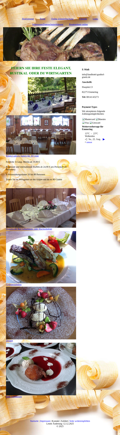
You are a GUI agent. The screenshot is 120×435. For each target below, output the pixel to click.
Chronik (83, 19)
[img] (60, 44)
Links (95, 19)
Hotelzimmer (28, 19)
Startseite (34, 421)
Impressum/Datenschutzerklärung (47, 24)
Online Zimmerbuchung (62, 19)
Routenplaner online (78, 24)
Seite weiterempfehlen (80, 421)
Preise (42, 19)
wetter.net (89, 142)
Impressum (45, 421)
